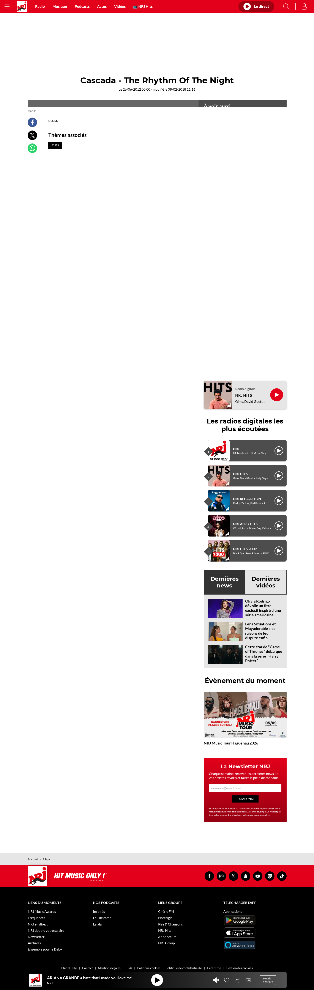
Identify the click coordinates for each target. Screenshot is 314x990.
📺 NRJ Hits (143, 6)
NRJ (236, 449)
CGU (129, 968)
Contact (87, 968)
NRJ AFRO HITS (245, 524)
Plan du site (69, 968)
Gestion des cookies (239, 968)
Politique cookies (148, 968)
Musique (59, 6)
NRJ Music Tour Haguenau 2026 (231, 743)
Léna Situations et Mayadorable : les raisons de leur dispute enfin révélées (260, 633)
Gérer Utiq (214, 968)
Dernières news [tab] (224, 582)
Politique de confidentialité (184, 968)
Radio (40, 6)
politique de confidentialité (256, 815)
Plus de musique (268, 980)
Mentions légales (109, 968)
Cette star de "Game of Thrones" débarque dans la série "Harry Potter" (263, 653)
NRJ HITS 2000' (245, 549)
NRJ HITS (243, 395)
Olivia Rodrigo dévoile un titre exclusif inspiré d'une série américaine (263, 608)
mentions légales (232, 815)
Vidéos (120, 6)
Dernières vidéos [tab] (266, 582)
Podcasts (82, 6)
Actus (102, 6)
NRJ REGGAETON (247, 499)
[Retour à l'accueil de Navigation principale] (22, 6)
